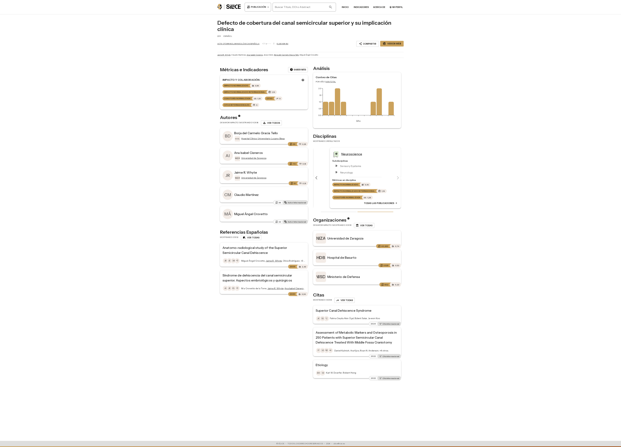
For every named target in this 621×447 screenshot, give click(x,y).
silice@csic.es (339, 443)
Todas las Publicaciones (372, 203)
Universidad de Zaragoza (345, 238)
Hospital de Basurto (341, 258)
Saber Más (298, 70)
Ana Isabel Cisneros (255, 55)
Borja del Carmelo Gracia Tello (286, 55)
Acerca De (379, 7)
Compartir (367, 44)
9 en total (331, 82)
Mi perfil (396, 7)
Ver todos (271, 123)
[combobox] (258, 7)
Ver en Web (392, 44)
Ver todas (364, 225)
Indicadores (361, 7)
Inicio (345, 7)
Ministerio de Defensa (343, 277)
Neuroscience (343, 154)
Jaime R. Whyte (223, 55)
